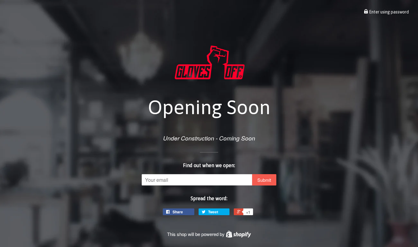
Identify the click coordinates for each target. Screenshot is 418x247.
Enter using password (388, 11)
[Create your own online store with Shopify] (238, 234)
